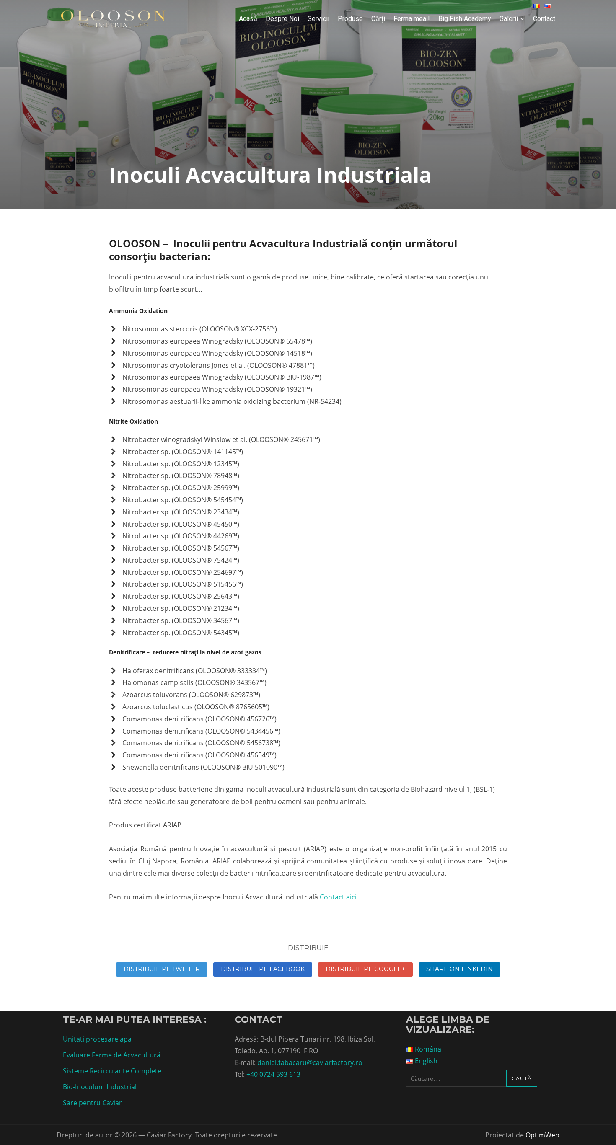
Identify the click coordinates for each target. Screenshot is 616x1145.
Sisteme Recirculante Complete (112, 1070)
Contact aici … (342, 897)
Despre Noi (282, 19)
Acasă (248, 19)
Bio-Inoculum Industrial (100, 1086)
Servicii (318, 19)
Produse (350, 19)
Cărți (378, 19)
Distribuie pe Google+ (365, 969)
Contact (544, 19)
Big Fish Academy (464, 19)
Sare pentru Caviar (92, 1102)
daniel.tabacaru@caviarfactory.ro (309, 1062)
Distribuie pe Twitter (162, 969)
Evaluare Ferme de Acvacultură (111, 1055)
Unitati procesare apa (97, 1039)
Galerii (509, 19)
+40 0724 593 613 (273, 1074)
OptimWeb (542, 1135)
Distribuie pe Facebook (263, 969)
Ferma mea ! (411, 19)
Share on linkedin (459, 969)
